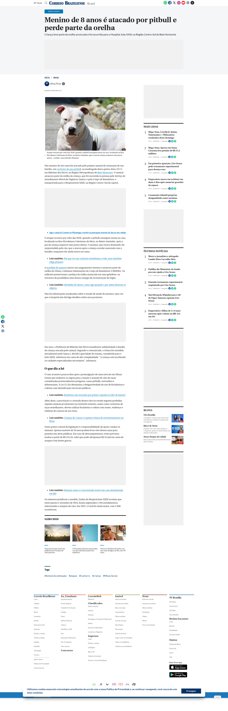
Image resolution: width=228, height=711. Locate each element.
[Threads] (192, 4)
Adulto (90, 623)
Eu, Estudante (68, 596)
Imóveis (90, 611)
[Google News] (188, 4)
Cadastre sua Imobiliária (123, 646)
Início (47, 77)
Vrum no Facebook (148, 625)
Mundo (36, 621)
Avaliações (146, 612)
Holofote (37, 646)
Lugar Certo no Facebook (123, 638)
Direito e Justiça (39, 633)
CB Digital (91, 647)
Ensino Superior (66, 603)
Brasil (56, 77)
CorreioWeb (94, 596)
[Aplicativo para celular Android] (178, 675)
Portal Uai (172, 648)
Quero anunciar (93, 606)
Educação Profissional (68, 638)
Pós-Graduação (66, 642)
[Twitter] (174, 4)
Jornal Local (173, 606)
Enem (63, 616)
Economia (37, 616)
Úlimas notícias (120, 616)
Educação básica (66, 599)
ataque (73, 575)
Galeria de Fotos (120, 633)
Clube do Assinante (94, 656)
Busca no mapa (120, 608)
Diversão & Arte (39, 625)
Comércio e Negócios (95, 632)
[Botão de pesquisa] (45, 3)
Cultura (63, 625)
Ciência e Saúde (39, 638)
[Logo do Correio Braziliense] (67, 3)
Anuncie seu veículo (149, 603)
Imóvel (119, 596)
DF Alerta (172, 602)
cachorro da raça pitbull (69, 169)
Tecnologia (37, 651)
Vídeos (144, 616)
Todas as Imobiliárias (122, 642)
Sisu (62, 633)
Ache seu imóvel (120, 599)
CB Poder (172, 610)
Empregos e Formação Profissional (99, 619)
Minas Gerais (110, 575)
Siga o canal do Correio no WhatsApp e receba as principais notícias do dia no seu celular (87, 233)
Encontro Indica (174, 635)
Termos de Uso (39, 668)
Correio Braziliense (44, 596)
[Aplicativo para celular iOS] (178, 667)
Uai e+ (171, 653)
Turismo (36, 655)
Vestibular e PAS (66, 629)
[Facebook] (170, 4)
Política (36, 608)
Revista (171, 626)
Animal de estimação (56, 575)
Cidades (36, 603)
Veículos (91, 615)
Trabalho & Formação (68, 608)
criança (97, 575)
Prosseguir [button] (191, 691)
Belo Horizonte (105, 172)
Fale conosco (65, 646)
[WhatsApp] (165, 4)
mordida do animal (56, 267)
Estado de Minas (175, 644)
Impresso (93, 636)
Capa (35, 599)
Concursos (67, 650)
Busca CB (91, 652)
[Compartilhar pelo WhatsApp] (175, 142)
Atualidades (173, 630)
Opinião (36, 642)
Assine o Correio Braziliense (97, 660)
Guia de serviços (120, 621)
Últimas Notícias (66, 621)
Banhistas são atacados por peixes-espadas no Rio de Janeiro (95, 395)
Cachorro (85, 575)
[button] (44, 693)
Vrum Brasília (173, 615)
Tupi (170, 657)
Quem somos (38, 659)
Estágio (63, 612)
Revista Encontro (178, 618)
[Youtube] (183, 4)
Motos (144, 621)
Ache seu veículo (148, 599)
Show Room (119, 625)
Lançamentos (119, 612)
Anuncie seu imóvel (121, 603)
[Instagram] (179, 4)
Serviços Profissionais (95, 628)
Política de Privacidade (41, 664)
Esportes (37, 629)
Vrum (145, 596)
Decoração (119, 629)
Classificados (95, 603)
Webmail (91, 599)
